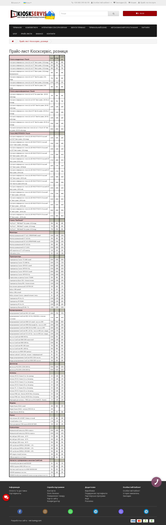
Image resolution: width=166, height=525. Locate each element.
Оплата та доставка (18, 490)
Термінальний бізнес (98, 27)
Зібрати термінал (78, 27)
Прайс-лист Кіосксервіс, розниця (33, 41)
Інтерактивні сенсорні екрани (54, 27)
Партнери (146, 27)
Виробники (90, 490)
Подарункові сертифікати (96, 493)
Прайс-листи (26, 34)
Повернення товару (56, 496)
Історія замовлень (131, 493)
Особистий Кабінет (131, 490)
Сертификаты (15, 493)
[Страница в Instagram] (45, 512)
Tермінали (17, 27)
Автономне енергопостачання (124, 27)
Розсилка (89, 501)
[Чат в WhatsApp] (70, 512)
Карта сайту (52, 498)
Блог (15, 34)
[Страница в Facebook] (19, 512)
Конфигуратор (53, 501)
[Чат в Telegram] (95, 512)
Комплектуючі (32, 27)
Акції (87, 498)
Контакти (51, 34)
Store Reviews (53, 493)
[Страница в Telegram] (146, 512)
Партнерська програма (95, 496)
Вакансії (39, 34)
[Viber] (121, 512)
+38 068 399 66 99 (81, 2)
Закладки (127, 496)
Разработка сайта (19, 520)
